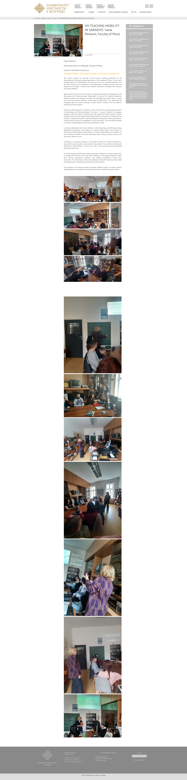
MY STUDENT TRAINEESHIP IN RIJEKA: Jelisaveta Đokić (139, 59)
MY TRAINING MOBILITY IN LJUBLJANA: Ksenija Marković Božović (138, 85)
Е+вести (55, 18)
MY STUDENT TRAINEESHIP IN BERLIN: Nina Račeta (139, 33)
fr (151, 6)
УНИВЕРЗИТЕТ (79, 12)
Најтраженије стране (139, 760)
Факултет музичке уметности (78, 6)
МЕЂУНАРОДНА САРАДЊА (118, 12)
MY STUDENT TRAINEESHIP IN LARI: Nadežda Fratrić (139, 53)
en (147, 6)
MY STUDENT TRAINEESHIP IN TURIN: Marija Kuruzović (139, 65)
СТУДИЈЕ (91, 12)
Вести (133, 12)
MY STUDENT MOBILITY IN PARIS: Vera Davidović (138, 72)
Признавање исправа (101, 757)
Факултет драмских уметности (111, 6)
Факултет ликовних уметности (89, 6)
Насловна (37, 18)
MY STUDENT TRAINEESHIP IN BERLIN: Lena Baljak (139, 40)
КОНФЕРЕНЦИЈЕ (145, 12)
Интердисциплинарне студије (103, 758)
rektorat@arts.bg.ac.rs (76, 762)
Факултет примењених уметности (101, 6)
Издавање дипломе (100, 760)
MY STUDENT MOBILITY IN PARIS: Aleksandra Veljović (138, 78)
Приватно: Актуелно (46, 18)
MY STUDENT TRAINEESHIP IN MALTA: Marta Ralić (139, 46)
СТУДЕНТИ (102, 12)
